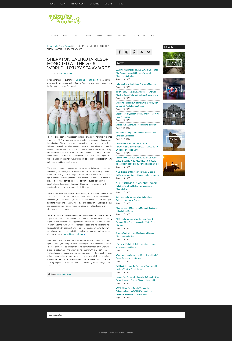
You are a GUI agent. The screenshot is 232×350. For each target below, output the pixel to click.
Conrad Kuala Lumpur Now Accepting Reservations (138, 125)
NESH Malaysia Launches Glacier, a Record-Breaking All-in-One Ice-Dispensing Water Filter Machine (135, 222)
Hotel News (65, 46)
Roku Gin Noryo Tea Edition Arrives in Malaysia (136, 84)
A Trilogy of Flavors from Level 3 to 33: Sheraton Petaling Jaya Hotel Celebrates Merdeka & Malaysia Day (136, 186)
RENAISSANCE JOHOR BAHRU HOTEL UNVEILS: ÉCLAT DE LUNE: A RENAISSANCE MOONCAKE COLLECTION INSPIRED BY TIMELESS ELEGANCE (137, 161)
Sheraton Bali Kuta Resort (87, 80)
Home (49, 46)
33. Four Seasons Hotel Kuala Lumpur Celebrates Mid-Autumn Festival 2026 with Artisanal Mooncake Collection (137, 73)
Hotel (56, 46)
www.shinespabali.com (73, 234)
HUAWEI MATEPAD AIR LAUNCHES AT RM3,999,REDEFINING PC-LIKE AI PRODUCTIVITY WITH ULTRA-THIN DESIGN (137, 147)
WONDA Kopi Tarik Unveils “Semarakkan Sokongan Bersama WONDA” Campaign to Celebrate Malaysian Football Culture (134, 291)
